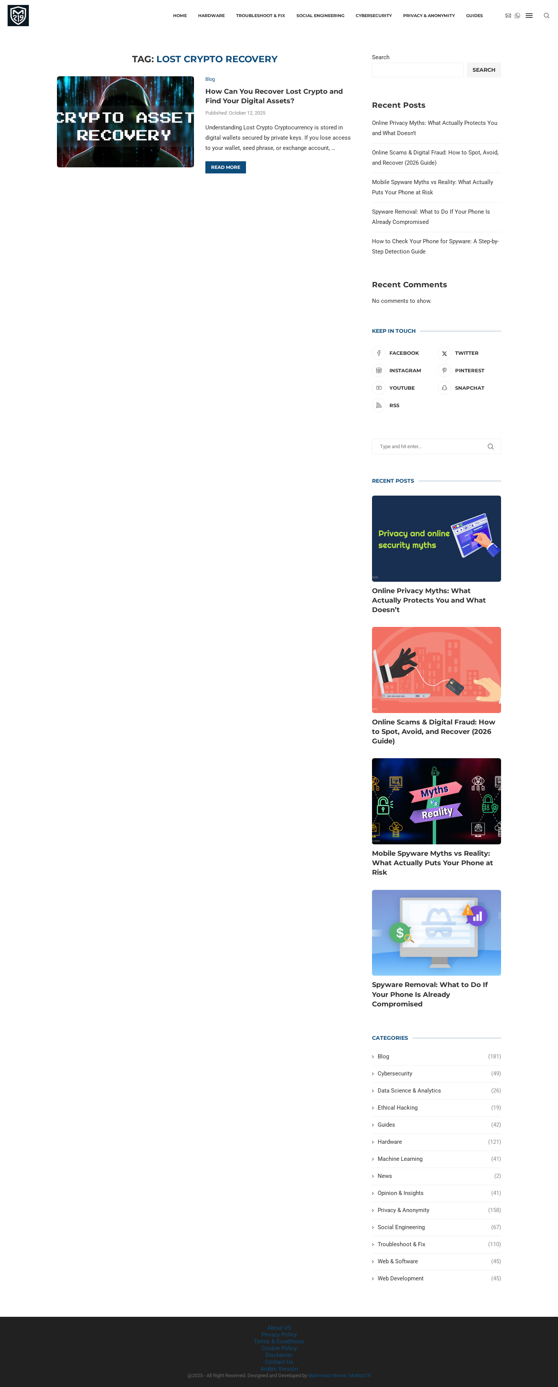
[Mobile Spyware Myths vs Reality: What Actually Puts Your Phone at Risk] (436, 801)
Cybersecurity (374, 15)
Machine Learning (439, 1159)
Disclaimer (279, 1355)
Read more (225, 167)
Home (180, 15)
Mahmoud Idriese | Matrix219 (339, 1375)
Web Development (439, 1278)
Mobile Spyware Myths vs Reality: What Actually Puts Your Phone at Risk (432, 863)
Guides (474, 15)
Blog (439, 1056)
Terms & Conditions (279, 1341)
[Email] (508, 15)
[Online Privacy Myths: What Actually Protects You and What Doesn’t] (436, 539)
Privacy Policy (279, 1334)
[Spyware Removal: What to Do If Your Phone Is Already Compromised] (436, 933)
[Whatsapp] (517, 15)
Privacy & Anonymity (429, 15)
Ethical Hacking (439, 1107)
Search (380, 57)
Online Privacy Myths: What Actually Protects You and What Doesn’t (429, 600)
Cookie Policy (279, 1348)
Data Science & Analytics (439, 1090)
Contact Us (279, 1362)
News (439, 1176)
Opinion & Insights (439, 1193)
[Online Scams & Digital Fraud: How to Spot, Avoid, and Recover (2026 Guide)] (436, 670)
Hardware (211, 15)
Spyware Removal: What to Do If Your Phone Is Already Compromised (430, 994)
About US (279, 1327)
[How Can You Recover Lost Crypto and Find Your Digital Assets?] (125, 121)
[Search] (546, 15)
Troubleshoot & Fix (260, 15)
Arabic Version (279, 1368)
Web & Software (439, 1261)
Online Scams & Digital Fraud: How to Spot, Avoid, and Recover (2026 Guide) (433, 731)
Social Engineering (320, 15)
